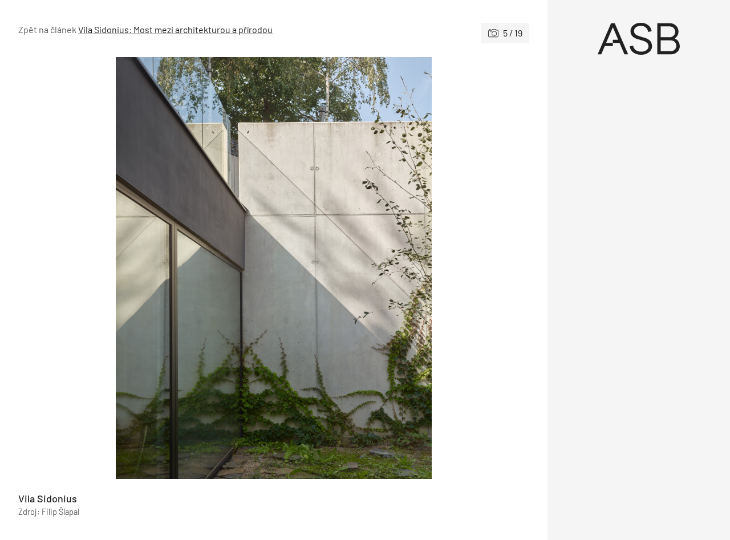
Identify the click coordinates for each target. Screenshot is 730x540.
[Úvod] (639, 39)
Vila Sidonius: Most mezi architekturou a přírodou (175, 29)
